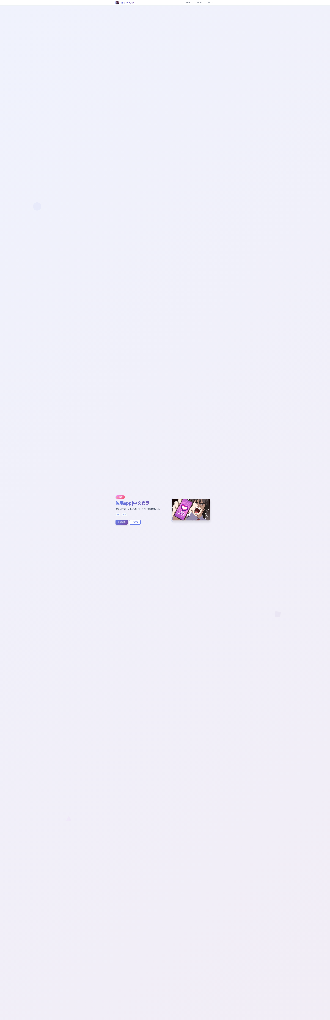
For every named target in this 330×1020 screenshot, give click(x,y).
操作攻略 (199, 3)
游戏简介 (188, 3)
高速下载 (210, 3)
